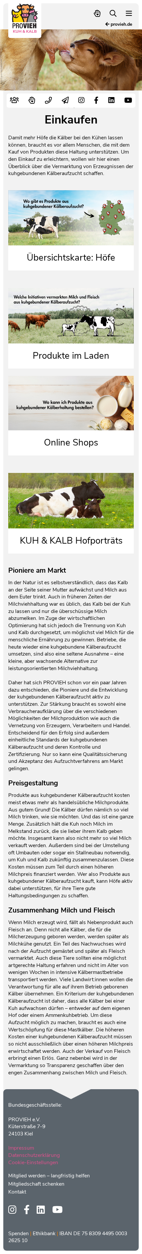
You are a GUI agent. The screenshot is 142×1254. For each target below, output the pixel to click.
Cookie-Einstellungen (33, 1162)
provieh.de (120, 24)
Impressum (21, 1148)
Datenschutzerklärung (34, 1155)
